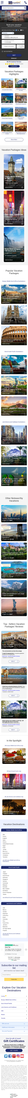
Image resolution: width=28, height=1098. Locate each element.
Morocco (5, 851)
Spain (4, 840)
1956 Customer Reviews (11, 183)
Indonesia (5, 877)
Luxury (4, 996)
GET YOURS (14, 1050)
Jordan (4, 849)
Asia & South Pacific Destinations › (14, 351)
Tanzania (5, 857)
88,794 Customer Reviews (14, 61)
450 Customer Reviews (11, 219)
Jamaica (5, 924)
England (5, 838)
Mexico (4, 909)
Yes (18, 30)
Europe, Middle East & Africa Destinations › (14, 281)
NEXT (14, 55)
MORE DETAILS (13, 302)
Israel (4, 847)
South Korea (6, 875)
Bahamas (5, 926)
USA (4, 908)
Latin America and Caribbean (14, 903)
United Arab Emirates (8, 843)
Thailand (5, 873)
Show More (14, 139)
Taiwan (4, 894)
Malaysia (5, 885)
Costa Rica (5, 915)
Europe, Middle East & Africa (14, 830)
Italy (4, 834)
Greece (4, 842)
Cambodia (5, 883)
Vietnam (5, 881)
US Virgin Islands (7, 928)
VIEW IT (14, 661)
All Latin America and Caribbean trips (14, 796)
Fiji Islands (5, 890)
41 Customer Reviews (10, 255)
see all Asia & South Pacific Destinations (12, 897)
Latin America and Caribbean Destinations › (14, 422)
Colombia (5, 919)
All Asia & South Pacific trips (14, 771)
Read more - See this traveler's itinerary (11, 656)
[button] (24, 757)
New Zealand (6, 888)
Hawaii (3, 1014)
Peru (4, 921)
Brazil (4, 917)
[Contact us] (26, 2)
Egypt (4, 845)
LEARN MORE (14, 66)
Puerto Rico (6, 923)
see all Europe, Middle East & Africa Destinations (11, 861)
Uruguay (5, 930)
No (22, 30)
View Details (13, 187)
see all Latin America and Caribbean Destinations (11, 934)
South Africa (6, 853)
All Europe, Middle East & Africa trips (14, 745)
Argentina (5, 913)
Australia (5, 886)
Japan (4, 871)
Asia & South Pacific (14, 867)
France (4, 836)
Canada (5, 911)
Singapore (5, 879)
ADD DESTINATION (7, 51)
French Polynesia (7, 892)
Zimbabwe (5, 855)
